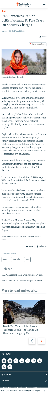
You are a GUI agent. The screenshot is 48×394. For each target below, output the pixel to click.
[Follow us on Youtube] (4, 360)
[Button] (43, 36)
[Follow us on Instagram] (15, 360)
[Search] (44, 391)
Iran (4, 11)
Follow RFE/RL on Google (29, 391)
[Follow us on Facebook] (33, 360)
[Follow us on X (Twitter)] (27, 360)
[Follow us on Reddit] (9, 360)
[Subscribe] (9, 366)
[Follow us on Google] (21, 360)
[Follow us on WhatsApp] (4, 366)
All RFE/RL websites (9, 391)
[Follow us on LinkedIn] (39, 360)
